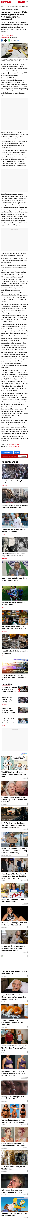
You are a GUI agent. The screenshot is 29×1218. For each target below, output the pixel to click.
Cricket (3, 534)
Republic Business (5, 37)
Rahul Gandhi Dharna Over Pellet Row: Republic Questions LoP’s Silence (9, 690)
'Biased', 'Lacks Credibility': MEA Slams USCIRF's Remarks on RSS (14, 579)
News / (2, 6)
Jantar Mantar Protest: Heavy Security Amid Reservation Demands (14, 482)
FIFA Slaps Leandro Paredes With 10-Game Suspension (13, 603)
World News (4, 509)
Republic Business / (10, 6)
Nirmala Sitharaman (7, 452)
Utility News (4, 558)
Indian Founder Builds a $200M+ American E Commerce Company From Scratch (14, 677)
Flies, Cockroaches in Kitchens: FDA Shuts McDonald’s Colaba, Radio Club (14, 628)
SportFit (3, 607)
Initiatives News (5, 655)
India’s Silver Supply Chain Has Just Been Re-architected (15, 652)
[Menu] (27, 2)
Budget (17, 452)
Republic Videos (5, 693)
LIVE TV (22, 2)
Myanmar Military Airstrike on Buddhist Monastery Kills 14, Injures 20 (15, 506)
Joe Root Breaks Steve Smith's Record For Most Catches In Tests (14, 530)
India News (4, 485)
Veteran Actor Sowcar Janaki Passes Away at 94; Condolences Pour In (13, 555)
